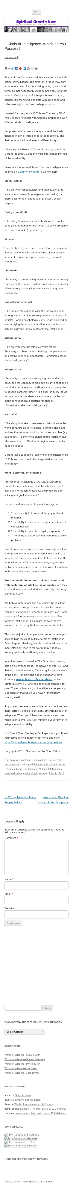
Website (9, 908)
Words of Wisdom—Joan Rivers (21, 1072)
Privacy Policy (11, 1181)
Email (8, 893)
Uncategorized (12, 764)
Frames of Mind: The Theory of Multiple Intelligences (33, 769)
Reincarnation (55, 760)
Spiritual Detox (23, 1095)
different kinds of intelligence (49, 764)
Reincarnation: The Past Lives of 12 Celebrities (40, 1108)
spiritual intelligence (34, 773)
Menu (36, 11)
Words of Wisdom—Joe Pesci (20, 1068)
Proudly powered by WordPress (38, 1181)
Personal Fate (39, 760)
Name (8, 879)
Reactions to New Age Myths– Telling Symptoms (53, 802)
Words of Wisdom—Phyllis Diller (22, 1063)
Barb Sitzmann (12, 1099)
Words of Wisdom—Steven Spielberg (24, 1059)
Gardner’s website (28, 171)
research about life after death (34, 679)
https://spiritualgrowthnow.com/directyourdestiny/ (33, 742)
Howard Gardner (13, 773)
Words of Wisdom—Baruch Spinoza (33, 1104)
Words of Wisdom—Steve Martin (22, 1054)
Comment (11, 837)
